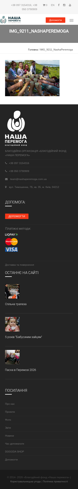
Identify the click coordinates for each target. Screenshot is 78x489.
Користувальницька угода (25, 481)
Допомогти (55, 20)
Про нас (10, 403)
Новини (9, 435)
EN (52, 5)
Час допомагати (14, 443)
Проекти (10, 411)
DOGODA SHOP (14, 451)
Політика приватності (55, 481)
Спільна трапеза (15, 304)
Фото (8, 419)
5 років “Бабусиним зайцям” (23, 337)
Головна (33, 49)
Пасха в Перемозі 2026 (20, 370)
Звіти (8, 427)
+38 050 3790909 (19, 171)
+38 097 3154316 (21, 5)
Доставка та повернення (19, 264)
